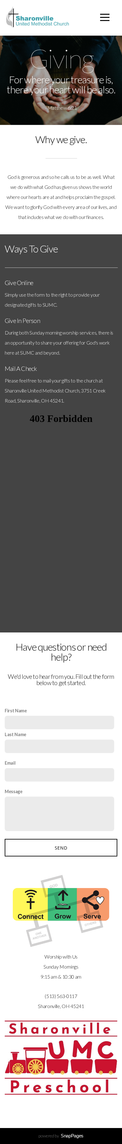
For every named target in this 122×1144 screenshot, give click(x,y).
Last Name (15, 734)
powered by (61, 1135)
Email (10, 763)
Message (14, 791)
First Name (16, 710)
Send (61, 848)
